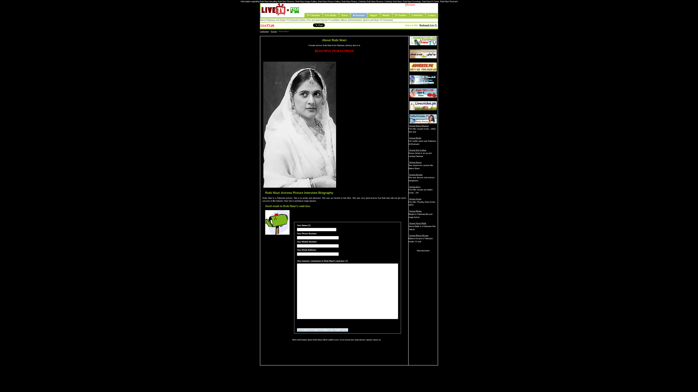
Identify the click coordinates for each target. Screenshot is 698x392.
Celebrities (264, 31)
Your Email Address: (306, 250)
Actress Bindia (415, 138)
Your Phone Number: (307, 233)
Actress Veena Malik (417, 223)
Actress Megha (415, 211)
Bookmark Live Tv (428, 25)
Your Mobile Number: (307, 242)
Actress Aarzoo (415, 162)
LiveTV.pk (267, 25)
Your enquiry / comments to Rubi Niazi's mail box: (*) (322, 261)
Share (297, 25)
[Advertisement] (375, 124)
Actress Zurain (415, 199)
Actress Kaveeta (415, 174)
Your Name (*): (304, 225)
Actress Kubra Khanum (419, 126)
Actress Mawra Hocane (418, 235)
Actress (274, 31)
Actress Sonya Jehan (417, 150)
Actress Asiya (414, 187)
